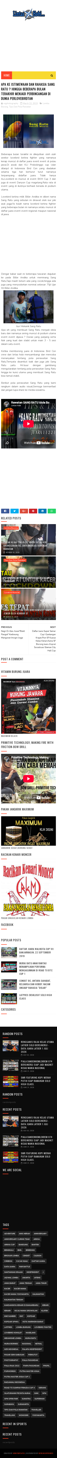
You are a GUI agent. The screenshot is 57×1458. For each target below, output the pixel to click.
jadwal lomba (11, 1278)
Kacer (7, 1289)
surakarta (23, 1404)
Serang (42, 1388)
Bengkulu (9, 1250)
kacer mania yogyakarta (16, 1294)
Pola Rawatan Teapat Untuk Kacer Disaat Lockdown (26, 579)
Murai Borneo (11, 1344)
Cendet (26, 1256)
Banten (35, 1245)
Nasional (26, 1344)
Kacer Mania (20, 1289)
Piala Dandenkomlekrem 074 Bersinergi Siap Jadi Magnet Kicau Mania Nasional (37, 1065)
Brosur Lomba (11, 1256)
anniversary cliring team (17, 1239)
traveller (36, 1410)
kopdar (31, 1316)
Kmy (21, 1316)
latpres (8, 1327)
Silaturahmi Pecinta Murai (17, 1393)
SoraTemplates (19, 1453)
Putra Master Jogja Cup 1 (17, 1377)
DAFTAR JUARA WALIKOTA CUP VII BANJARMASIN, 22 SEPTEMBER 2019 (36, 952)
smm (36, 1393)
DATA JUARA (9, 1267)
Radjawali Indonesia (14, 1382)
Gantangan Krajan (13, 1272)
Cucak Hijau (22, 1261)
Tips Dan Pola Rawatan (20, 106)
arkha (37, 1239)
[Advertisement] (28, 44)
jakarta (26, 1278)
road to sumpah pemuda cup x (19, 1388)
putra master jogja (29, 1371)
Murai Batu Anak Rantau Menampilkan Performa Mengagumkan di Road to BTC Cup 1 (36, 968)
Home (7, 75)
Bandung (23, 1245)
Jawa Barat (10, 1283)
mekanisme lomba (12, 1338)
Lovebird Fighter (43, 1327)
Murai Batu (30, 1338)
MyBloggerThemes (46, 1453)
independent (33, 1272)
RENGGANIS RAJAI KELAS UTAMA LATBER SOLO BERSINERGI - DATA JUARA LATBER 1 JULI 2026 (37, 1046)
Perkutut (33, 1355)
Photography (11, 1360)
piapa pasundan (31, 1366)
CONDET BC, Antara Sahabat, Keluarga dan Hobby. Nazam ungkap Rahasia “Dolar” (35, 984)
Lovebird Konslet (11, 592)
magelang (30, 1333)
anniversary (40, 1234)
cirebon (8, 1261)
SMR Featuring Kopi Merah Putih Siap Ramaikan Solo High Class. (36, 1081)
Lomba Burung (11, 528)
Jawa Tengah (25, 1283)
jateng (37, 1278)
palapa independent (32, 1349)
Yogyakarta (38, 1415)
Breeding (30, 1250)
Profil (46, 1366)
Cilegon (37, 1256)
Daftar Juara (38, 1261)
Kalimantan (38, 1294)
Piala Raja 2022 (11, 1366)
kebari (45, 1305)
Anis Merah (24, 1234)
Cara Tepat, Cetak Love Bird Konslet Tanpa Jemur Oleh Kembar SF (27, 611)
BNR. (20, 1250)
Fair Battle (24, 1267)
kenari (7, 1311)
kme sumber (10, 1316)
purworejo (10, 1371)
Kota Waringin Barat (33, 1322)
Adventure (9, 1234)
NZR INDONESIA (11, 1349)
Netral (38, 1344)
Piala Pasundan (30, 1360)
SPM (44, 1393)
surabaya (9, 1404)
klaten (44, 1311)
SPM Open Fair (11, 1399)
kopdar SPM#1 (11, 1322)
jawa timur (41, 1283)
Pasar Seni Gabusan (14, 1355)
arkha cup (9, 1245)
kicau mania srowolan (26, 1311)
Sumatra (26, 1399)
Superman (39, 1399)
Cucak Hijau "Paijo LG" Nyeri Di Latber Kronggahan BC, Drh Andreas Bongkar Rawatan (25, 545)
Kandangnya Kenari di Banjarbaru (21, 1305)
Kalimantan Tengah (13, 1300)
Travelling (9, 1415)
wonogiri (23, 1415)
